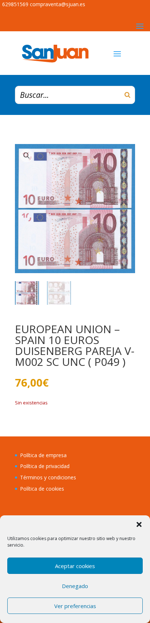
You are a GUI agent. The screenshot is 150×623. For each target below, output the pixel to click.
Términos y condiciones (48, 477)
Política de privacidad (45, 466)
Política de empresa (43, 455)
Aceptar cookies (75, 566)
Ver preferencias (75, 606)
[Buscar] (127, 95)
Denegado (75, 586)
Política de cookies (42, 488)
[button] (139, 524)
